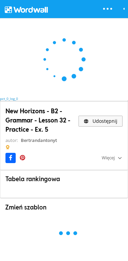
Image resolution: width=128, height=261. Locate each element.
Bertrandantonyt (39, 140)
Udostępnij (104, 121)
